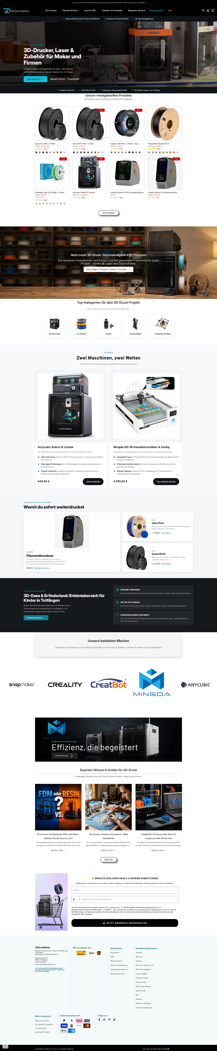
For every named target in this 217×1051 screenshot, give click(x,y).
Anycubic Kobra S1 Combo (84, 192)
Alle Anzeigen (109, 213)
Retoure (139, 961)
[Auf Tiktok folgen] (114, 1020)
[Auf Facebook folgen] (99, 1020)
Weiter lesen (57, 850)
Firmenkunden (156, 10)
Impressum (115, 952)
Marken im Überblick (143, 1003)
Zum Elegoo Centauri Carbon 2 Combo (106, 269)
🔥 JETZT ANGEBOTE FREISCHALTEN (125, 923)
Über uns (139, 957)
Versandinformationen (119, 969)
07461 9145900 (40, 962)
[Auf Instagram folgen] (104, 1020)
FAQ (137, 995)
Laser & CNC (90, 10)
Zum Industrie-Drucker (166, 481)
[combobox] (76, 899)
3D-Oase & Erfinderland (44, 1024)
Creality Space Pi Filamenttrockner (162, 192)
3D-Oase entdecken (36, 618)
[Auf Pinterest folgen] (109, 1020)
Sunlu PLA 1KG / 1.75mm (45, 144)
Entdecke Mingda (61, 755)
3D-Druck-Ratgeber (143, 969)
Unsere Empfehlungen (144, 1008)
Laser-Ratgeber (142, 974)
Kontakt (139, 952)
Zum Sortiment (35, 79)
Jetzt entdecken (93, 481)
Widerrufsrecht (116, 961)
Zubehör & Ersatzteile (112, 10)
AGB (112, 957)
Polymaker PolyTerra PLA (158, 144)
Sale (170, 10)
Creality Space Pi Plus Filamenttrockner (127, 192)
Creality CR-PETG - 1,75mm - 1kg (124, 144)
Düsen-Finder (141, 982)
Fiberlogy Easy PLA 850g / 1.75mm (49, 192)
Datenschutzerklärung (119, 965)
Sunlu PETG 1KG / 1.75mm (83, 144)
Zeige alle (108, 860)
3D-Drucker (51, 10)
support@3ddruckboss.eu (45, 964)
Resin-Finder (141, 991)
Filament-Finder (142, 978)
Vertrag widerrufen (118, 974)
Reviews (139, 999)
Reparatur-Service (136, 10)
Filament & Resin (70, 10)
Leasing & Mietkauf (42, 1032)
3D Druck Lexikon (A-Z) (144, 965)
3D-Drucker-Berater (143, 986)
